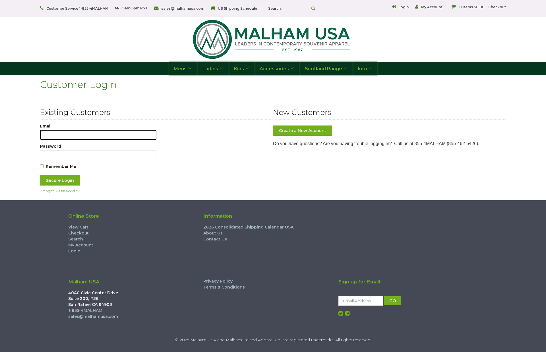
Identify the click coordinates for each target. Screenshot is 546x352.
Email (45, 126)
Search (75, 239)
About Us (213, 233)
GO (392, 300)
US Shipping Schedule (237, 8)
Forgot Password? (58, 191)
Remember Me (61, 166)
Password (50, 146)
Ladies (210, 68)
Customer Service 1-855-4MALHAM (77, 8)
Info (362, 68)
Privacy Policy (218, 281)
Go (312, 8)
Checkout (497, 7)
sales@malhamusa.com (182, 8)
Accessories (274, 68)
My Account (431, 7)
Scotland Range (323, 68)
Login (403, 7)
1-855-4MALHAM (85, 310)
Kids (239, 68)
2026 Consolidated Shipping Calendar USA (248, 227)
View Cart (78, 227)
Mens (180, 68)
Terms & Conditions (224, 287)
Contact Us (215, 239)
